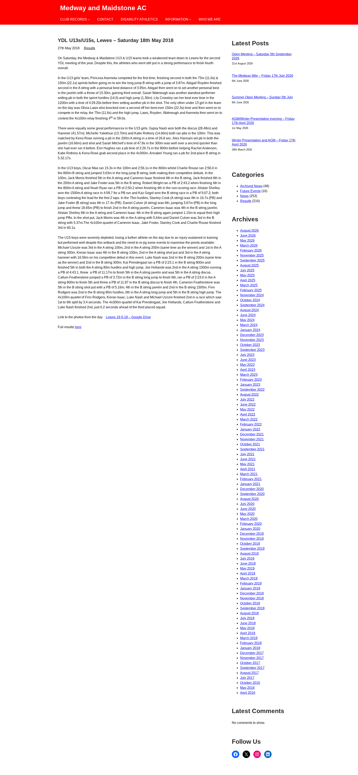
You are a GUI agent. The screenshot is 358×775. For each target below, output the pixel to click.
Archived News (251, 186)
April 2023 (247, 369)
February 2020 (251, 524)
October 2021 (250, 444)
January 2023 (250, 384)
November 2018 (252, 598)
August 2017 (249, 673)
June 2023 (248, 360)
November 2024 (252, 295)
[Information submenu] (190, 19)
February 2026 (251, 250)
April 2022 (247, 414)
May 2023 (247, 364)
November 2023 (252, 340)
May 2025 (247, 275)
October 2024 (250, 300)
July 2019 (247, 558)
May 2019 (247, 568)
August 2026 (249, 230)
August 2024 (249, 310)
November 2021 (252, 439)
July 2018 (247, 618)
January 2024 (250, 330)
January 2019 (250, 588)
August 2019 (249, 553)
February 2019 (251, 583)
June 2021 (248, 459)
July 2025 (247, 270)
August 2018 (249, 613)
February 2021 (251, 479)
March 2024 (249, 325)
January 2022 (250, 429)
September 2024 (252, 305)
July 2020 (247, 504)
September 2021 (252, 449)
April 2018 (247, 633)
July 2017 (247, 678)
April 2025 (247, 280)
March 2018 (249, 638)
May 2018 (247, 628)
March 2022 (249, 419)
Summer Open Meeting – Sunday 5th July (262, 97)
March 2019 (249, 578)
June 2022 (248, 404)
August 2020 (249, 499)
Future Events (250, 191)
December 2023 (252, 335)
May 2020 (247, 514)
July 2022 (247, 399)
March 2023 (249, 374)
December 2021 (252, 434)
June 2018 (248, 623)
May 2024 (247, 320)
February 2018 (251, 643)
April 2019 (247, 573)
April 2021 (247, 469)
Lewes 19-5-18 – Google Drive (128, 317)
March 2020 (249, 519)
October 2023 (250, 345)
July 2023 (247, 355)
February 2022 (251, 424)
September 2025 (252, 260)
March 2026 (249, 245)
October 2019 (250, 543)
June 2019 (248, 563)
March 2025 (249, 285)
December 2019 (252, 533)
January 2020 (250, 528)
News (244, 196)
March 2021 (249, 474)
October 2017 (250, 663)
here (78, 327)
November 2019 (252, 538)
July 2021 (247, 454)
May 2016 (247, 687)
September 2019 (252, 548)
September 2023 (252, 350)
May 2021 (247, 464)
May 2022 (247, 409)
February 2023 (251, 379)
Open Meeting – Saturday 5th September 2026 (262, 56)
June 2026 (248, 235)
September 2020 (252, 494)
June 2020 (248, 509)
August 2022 (249, 394)
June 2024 (248, 315)
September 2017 (252, 668)
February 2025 (251, 290)
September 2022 (252, 389)
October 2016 (250, 683)
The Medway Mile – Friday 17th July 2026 (262, 75)
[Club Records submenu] (89, 19)
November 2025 (252, 255)
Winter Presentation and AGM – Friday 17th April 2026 (263, 142)
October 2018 (250, 603)
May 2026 (247, 240)
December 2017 (252, 653)
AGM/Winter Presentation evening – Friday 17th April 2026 (263, 121)
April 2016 (247, 692)
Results (89, 48)
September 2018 (252, 608)
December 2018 (252, 593)
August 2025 (249, 265)
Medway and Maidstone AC (103, 8)
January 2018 (250, 648)
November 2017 (252, 658)
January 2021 (250, 484)
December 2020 (252, 489)
